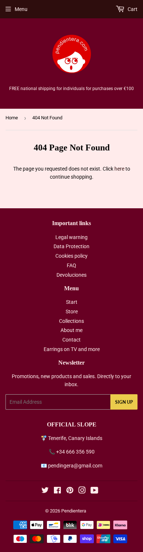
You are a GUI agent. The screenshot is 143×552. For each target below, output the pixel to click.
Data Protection (71, 246)
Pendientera (73, 511)
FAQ (71, 265)
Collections (71, 321)
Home (12, 117)
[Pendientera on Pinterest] (70, 491)
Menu (21, 9)
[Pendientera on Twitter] (45, 491)
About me (71, 330)
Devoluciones (71, 275)
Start (71, 302)
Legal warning (71, 237)
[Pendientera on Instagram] (82, 491)
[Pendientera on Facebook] (57, 491)
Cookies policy (71, 256)
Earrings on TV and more (72, 349)
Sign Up (124, 402)
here (119, 169)
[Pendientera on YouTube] (94, 491)
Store (72, 311)
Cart (132, 9)
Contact (71, 340)
